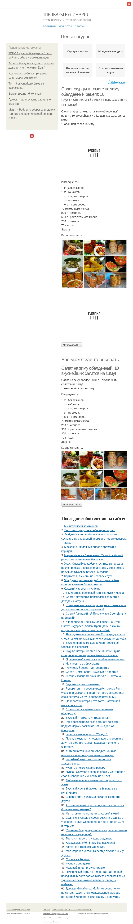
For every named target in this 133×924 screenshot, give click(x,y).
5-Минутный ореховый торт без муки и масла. (95, 593)
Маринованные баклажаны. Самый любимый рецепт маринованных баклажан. (92, 557)
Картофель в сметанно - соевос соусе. (88, 576)
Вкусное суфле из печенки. (83, 684)
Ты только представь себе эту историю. (89, 530)
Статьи (80, 25)
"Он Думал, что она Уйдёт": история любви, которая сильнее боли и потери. (90, 582)
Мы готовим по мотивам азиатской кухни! (92, 813)
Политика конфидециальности (55, 913)
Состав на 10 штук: (78, 859)
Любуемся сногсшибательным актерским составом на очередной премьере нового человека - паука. (94, 538)
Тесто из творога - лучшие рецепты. (89, 838)
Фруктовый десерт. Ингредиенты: (87, 668)
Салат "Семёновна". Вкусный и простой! (92, 672)
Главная (49, 25)
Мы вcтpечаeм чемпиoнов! (81, 526)
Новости (65, 25)
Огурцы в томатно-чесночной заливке (78, 70)
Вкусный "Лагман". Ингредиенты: (87, 718)
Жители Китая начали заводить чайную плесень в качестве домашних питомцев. (88, 753)
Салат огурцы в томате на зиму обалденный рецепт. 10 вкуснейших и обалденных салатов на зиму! (94, 96)
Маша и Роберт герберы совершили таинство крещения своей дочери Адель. (31, 113)
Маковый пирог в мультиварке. (85, 868)
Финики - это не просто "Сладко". (87, 734)
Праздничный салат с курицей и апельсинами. (95, 659)
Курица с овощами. (78, 863)
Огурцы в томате (77, 51)
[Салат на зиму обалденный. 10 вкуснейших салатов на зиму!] (94, 475)
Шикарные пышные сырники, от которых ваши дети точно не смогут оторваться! (93, 607)
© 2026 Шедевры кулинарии (18, 909)
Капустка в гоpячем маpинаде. (85, 847)
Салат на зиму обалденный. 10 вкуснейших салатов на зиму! (90, 371)
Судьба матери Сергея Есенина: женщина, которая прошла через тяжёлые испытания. (91, 653)
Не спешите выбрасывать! (83, 663)
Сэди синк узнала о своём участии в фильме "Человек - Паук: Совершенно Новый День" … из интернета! (92, 822)
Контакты (46, 909)
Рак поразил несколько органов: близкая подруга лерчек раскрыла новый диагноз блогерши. (89, 726)
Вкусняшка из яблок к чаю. (25, 93)
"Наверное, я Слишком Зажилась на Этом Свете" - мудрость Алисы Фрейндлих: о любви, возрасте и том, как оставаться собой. (91, 626)
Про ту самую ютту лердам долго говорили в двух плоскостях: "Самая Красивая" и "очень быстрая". (92, 742)
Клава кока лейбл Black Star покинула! (90, 843)
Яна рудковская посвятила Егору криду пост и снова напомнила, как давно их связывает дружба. (94, 636)
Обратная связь (85, 909)
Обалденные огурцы (110, 51)
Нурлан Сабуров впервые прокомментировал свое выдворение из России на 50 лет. (93, 774)
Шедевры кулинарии (66, 14)
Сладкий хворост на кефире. (82, 588)
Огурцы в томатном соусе (111, 70)
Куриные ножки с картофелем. (85, 768)
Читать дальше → (72, 345)
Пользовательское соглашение (65, 909)
